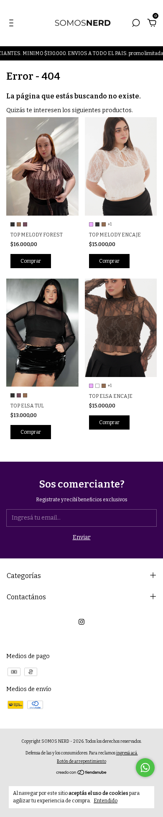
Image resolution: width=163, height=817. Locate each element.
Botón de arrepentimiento (81, 761)
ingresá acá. (127, 753)
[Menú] (12, 24)
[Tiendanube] (82, 773)
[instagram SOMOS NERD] (81, 621)
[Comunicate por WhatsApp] (145, 767)
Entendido (105, 801)
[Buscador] (136, 24)
